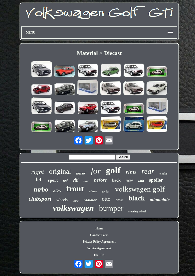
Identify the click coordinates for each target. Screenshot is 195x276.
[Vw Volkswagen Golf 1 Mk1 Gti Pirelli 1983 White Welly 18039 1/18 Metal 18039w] (157, 89)
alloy (57, 191)
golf (113, 170)
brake (119, 200)
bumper (111, 208)
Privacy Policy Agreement (99, 241)
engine (163, 173)
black (136, 198)
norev (81, 173)
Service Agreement (99, 248)
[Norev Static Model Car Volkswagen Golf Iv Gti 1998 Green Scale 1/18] (111, 71)
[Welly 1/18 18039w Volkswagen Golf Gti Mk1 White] (157, 72)
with (141, 181)
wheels (62, 200)
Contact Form (99, 235)
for (96, 170)
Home (99, 228)
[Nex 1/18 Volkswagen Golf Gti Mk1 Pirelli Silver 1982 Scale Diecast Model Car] (87, 71)
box (86, 181)
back (116, 180)
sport (53, 180)
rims (131, 172)
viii (75, 180)
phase (93, 191)
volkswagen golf (140, 189)
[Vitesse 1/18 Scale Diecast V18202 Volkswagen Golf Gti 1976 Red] (64, 72)
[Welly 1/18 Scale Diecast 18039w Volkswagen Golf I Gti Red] (87, 108)
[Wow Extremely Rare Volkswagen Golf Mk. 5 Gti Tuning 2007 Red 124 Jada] (157, 125)
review (106, 191)
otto (106, 199)
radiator (90, 200)
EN (96, 255)
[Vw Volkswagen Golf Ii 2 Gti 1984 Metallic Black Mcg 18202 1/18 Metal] (64, 108)
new (129, 180)
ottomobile (160, 199)
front (75, 188)
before (100, 180)
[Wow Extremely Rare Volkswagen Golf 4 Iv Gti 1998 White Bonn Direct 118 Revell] (134, 125)
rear (147, 171)
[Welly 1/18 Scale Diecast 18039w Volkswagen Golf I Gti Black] (64, 89)
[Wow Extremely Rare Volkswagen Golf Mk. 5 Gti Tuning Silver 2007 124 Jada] (111, 125)
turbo (41, 189)
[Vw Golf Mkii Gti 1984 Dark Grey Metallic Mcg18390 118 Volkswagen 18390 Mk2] (87, 88)
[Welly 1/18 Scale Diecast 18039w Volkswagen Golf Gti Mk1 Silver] (87, 126)
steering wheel (137, 211)
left (39, 180)
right (37, 171)
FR (103, 255)
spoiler (156, 180)
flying (75, 200)
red (65, 181)
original (60, 171)
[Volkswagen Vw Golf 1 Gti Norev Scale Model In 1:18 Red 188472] (41, 90)
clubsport (40, 199)
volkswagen (73, 208)
